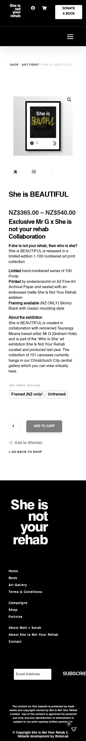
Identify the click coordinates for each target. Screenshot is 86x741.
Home (13, 571)
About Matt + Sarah (25, 628)
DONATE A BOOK (68, 11)
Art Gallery (18, 585)
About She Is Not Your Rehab (33, 635)
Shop (13, 610)
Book (13, 578)
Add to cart (44, 426)
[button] (25, 442)
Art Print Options (24, 385)
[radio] (27, 394)
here (12, 371)
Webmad (62, 736)
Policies (15, 617)
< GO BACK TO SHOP (25, 452)
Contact (15, 641)
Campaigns (18, 603)
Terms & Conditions (25, 592)
